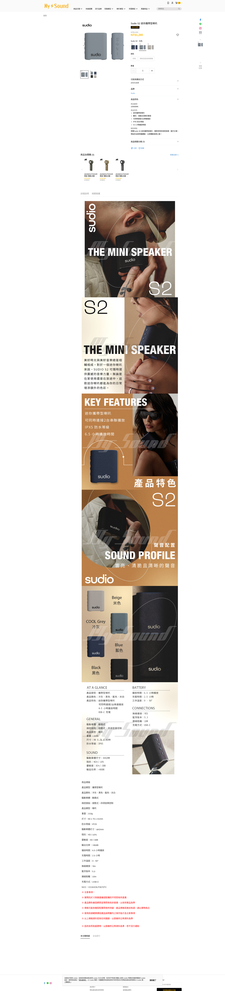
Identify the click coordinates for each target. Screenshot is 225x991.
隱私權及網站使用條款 (97, 990)
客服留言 (125, 987)
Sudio (133, 93)
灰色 (134, 58)
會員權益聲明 (127, 990)
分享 (135, 148)
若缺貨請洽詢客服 (146, 58)
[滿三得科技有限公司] (56, 6)
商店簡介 (92, 987)
